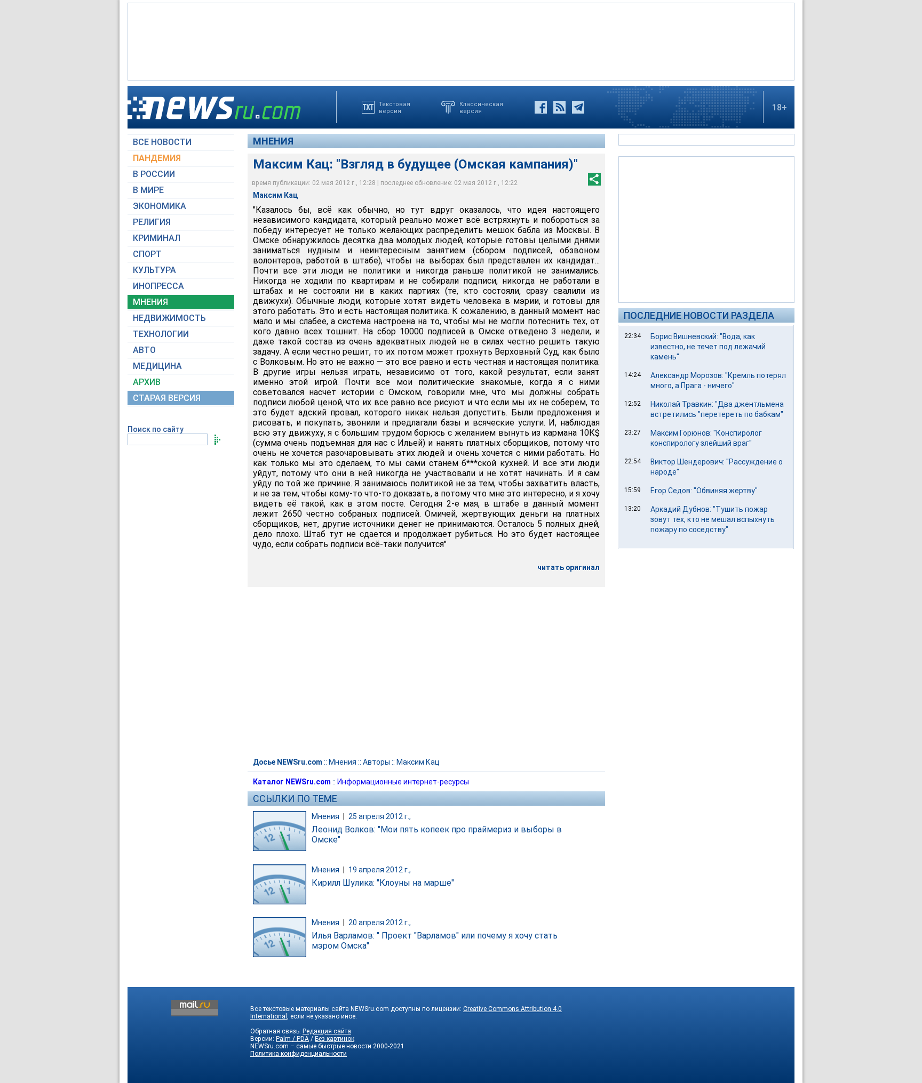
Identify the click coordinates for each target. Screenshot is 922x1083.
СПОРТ (147, 254)
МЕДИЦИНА (157, 366)
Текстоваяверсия (394, 107)
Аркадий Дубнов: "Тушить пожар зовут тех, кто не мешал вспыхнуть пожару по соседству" (712, 519)
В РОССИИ (154, 174)
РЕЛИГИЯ (152, 222)
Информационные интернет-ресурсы (403, 781)
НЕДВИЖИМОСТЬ (169, 318)
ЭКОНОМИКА (159, 206)
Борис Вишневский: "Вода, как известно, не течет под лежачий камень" (708, 346)
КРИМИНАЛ (156, 238)
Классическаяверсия (481, 107)
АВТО (144, 350)
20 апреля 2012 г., (379, 922)
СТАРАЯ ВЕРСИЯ (167, 398)
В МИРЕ (148, 190)
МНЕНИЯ (150, 302)
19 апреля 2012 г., (379, 869)
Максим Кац (418, 762)
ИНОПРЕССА (158, 286)
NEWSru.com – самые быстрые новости (310, 1046)
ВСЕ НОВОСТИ (162, 142)
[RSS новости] (559, 107)
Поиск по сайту (156, 429)
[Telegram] (578, 107)
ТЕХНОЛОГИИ (161, 334)
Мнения (273, 141)
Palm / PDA (292, 1038)
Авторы (376, 762)
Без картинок (334, 1038)
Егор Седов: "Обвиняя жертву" (704, 490)
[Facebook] (541, 107)
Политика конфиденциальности (298, 1053)
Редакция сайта (327, 1031)
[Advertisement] (461, 41)
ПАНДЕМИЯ (157, 158)
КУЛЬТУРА (154, 270)
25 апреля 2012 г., (379, 816)
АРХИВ (147, 382)
